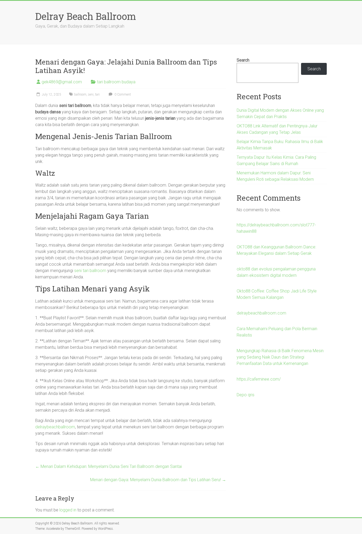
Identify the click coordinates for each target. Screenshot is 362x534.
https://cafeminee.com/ (259, 379)
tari (97, 94)
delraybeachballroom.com (261, 313)
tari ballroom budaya (116, 81)
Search (243, 60)
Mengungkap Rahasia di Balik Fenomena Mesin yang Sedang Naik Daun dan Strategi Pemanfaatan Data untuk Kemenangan (280, 357)
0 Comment (122, 94)
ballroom (80, 94)
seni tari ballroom (90, 270)
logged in (67, 510)
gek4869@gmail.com (62, 81)
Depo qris (245, 394)
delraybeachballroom (55, 426)
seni (91, 94)
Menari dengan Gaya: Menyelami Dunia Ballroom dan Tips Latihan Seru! (158, 479)
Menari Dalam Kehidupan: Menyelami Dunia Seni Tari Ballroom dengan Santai (108, 466)
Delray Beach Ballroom (85, 16)
